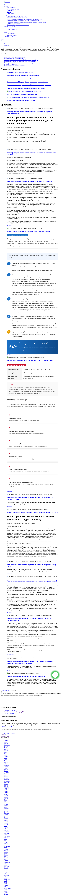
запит (8, 147)
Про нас (6, 6)
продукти (6, 15)
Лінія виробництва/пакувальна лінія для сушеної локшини (23, 20)
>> (8, 690)
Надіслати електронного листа (9, 733)
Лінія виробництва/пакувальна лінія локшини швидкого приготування (26, 22)
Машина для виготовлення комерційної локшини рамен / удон (24, 19)
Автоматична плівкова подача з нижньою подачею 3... (26, 88)
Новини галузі (11, 30)
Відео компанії (11, 33)
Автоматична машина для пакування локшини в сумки (26, 676)
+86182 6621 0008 (9, 713)
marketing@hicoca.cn (9, 710)
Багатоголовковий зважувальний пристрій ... (23, 94)
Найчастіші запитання (10, 26)
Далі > (6, 690)
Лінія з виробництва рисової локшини (17, 16)
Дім (5, 4)
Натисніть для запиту (6, 726)
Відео (5, 32)
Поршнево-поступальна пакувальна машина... (23, 75)
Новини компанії (12, 29)
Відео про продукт (12, 35)
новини (6, 28)
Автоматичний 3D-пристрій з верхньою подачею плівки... (27, 82)
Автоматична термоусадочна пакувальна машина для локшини (29, 181)
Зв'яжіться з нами (8, 36)
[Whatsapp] (55, 675)
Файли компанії (11, 7)
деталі (11, 147)
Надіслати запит (5, 736)
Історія (9, 12)
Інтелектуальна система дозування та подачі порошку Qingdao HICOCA (32, 512)
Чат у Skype (4, 734)
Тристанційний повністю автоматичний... (21, 100)
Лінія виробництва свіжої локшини (17, 17)
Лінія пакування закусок (14, 23)
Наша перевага (11, 13)
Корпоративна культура (13, 9)
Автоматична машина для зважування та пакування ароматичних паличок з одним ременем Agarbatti (30, 662)
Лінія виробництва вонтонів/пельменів (18, 25)
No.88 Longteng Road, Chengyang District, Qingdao (17, 712)
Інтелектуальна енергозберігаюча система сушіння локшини (28, 231)
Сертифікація (10, 10)
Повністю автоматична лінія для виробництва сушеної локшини (30, 360)
